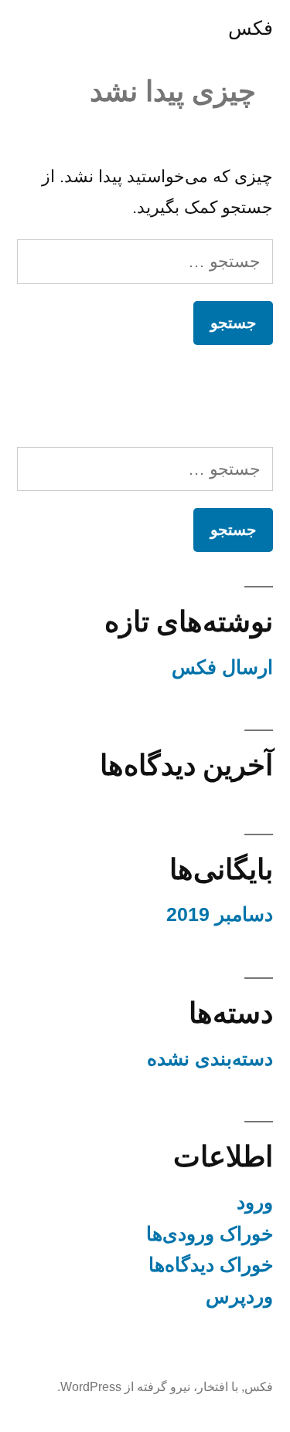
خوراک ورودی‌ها (209, 1234)
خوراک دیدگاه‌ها (210, 1264)
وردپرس (239, 1296)
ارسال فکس (222, 667)
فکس (250, 28)
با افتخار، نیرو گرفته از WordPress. (147, 1386)
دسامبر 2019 (219, 914)
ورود (255, 1202)
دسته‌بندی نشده (210, 1058)
